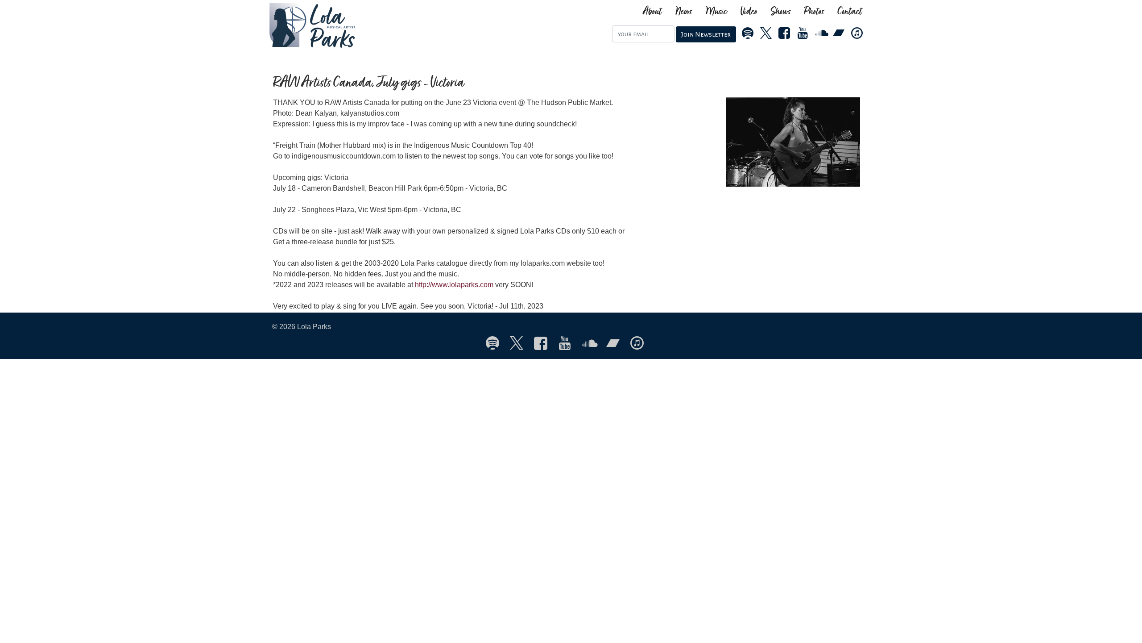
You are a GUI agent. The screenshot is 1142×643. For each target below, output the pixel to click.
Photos (814, 11)
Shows (781, 11)
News (683, 11)
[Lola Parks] (355, 25)
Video (749, 11)
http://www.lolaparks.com (454, 284)
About (652, 11)
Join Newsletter (706, 34)
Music (716, 11)
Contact (850, 11)
